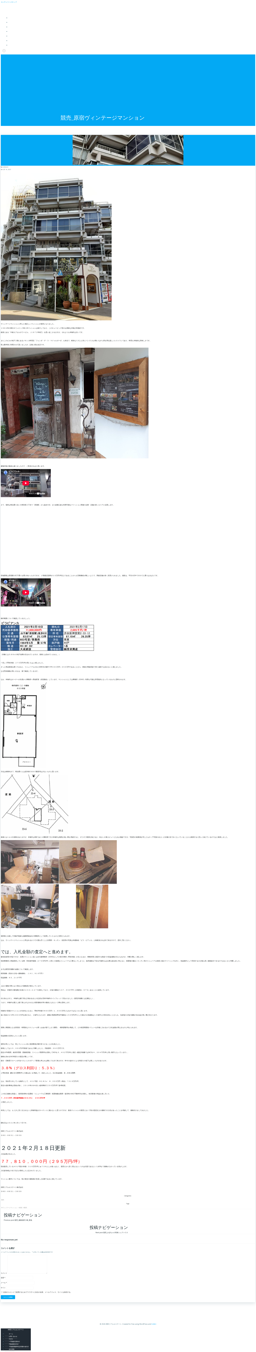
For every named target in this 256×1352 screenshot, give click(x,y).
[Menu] (128, 50)
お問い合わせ (130, 22)
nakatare (5, 167)
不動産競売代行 (130, 36)
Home (130, 27)
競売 (2, 1200)
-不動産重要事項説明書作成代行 (130, 41)
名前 (3, 1278)
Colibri (153, 1324)
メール (4, 1283)
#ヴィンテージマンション (9, 1208)
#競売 (25, 1208)
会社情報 (130, 45)
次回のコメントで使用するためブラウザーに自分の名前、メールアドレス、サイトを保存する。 (37, 1292)
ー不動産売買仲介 (130, 31)
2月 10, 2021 (7, 169)
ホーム (130, 18)
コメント (4, 1273)
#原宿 (20, 1208)
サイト (3, 1288)
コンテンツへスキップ (9, 2)
